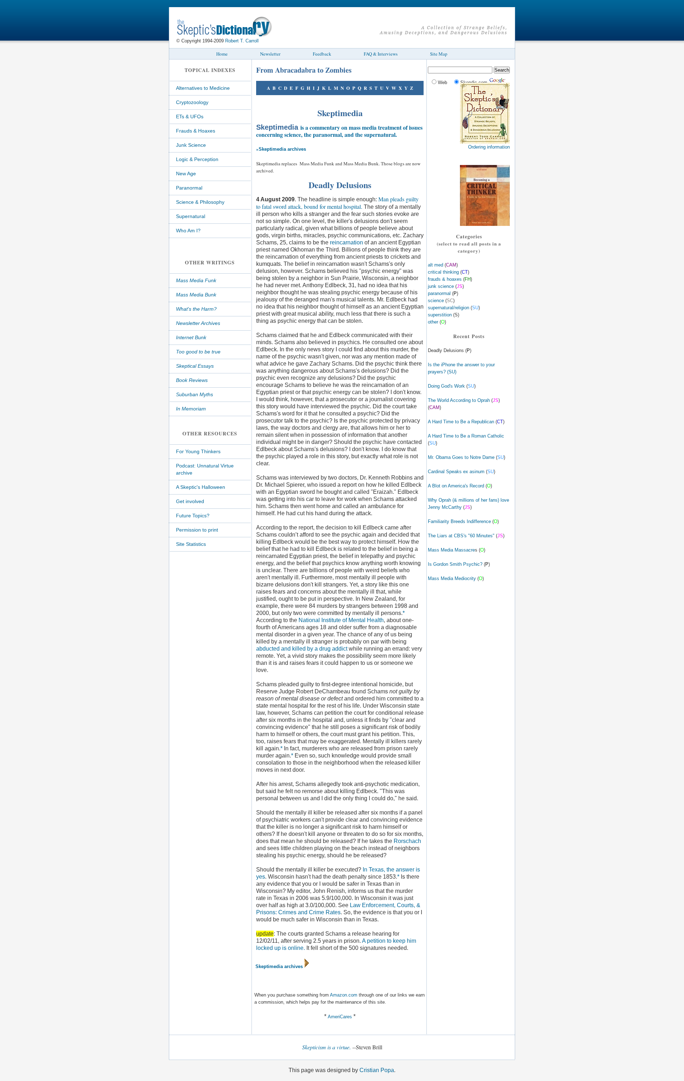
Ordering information (489, 147)
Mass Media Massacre (451, 550)
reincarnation (346, 242)
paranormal (439, 293)
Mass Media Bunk (196, 295)
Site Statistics (191, 544)
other (433, 322)
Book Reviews (192, 380)
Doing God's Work (446, 386)
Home (222, 54)
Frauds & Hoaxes (195, 131)
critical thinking (443, 272)
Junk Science (191, 145)
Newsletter (270, 54)
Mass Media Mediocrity (452, 578)
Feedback (322, 54)
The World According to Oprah (459, 400)
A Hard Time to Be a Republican (461, 421)
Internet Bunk (191, 337)
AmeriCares (340, 1016)
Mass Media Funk (196, 280)
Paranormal (189, 188)
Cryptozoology (192, 102)
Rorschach (407, 841)
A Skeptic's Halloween (200, 487)
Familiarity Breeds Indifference (459, 521)
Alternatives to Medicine (203, 88)
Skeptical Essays (195, 366)
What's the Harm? (196, 309)
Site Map (438, 54)
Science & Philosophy (200, 202)
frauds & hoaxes (445, 279)
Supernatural (190, 216)
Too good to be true (198, 352)
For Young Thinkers (198, 451)
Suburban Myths (194, 394)
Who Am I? (188, 230)
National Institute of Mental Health (341, 620)
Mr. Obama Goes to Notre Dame (461, 457)
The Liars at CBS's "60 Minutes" (461, 535)
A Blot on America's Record (456, 485)
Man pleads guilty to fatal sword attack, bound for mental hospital (337, 202)
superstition (440, 314)
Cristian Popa (376, 1070)
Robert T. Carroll (242, 40)
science (436, 300)
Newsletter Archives (198, 323)
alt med (436, 265)
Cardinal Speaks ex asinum (456, 471)
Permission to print (197, 530)
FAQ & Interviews (381, 54)
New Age (186, 173)
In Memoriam (191, 409)
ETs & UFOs (189, 116)
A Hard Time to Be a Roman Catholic (466, 436)
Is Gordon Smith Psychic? (455, 564)
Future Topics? (192, 515)
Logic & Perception (197, 159)
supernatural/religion (448, 307)
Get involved (190, 501)
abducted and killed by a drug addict (301, 649)
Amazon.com (343, 995)
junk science (441, 286)
